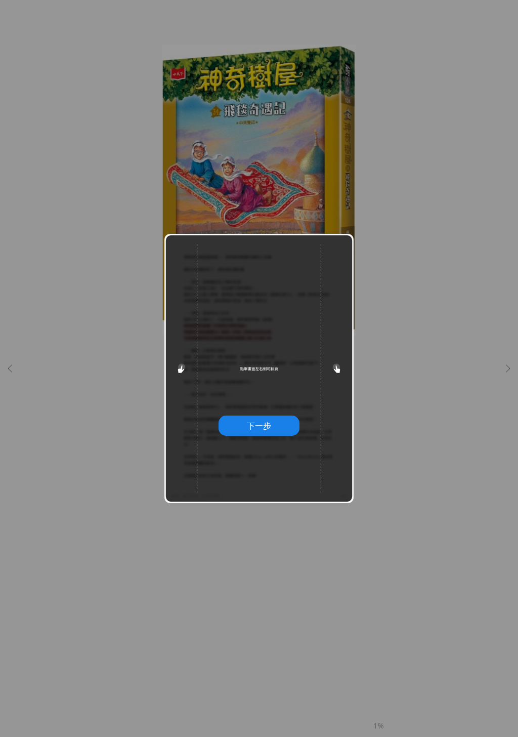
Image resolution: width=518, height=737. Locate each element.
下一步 (259, 425)
